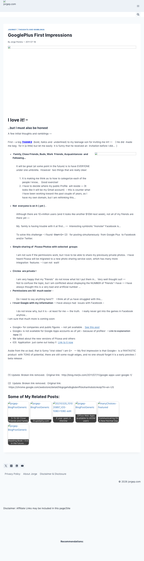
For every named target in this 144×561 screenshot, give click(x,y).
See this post (92, 327)
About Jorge (30, 473)
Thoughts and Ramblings (31, 30)
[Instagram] (11, 465)
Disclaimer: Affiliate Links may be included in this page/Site (36, 508)
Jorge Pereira (17, 42)
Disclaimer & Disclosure (53, 473)
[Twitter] (5, 465)
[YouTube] (22, 465)
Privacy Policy (12, 473)
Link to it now (65, 342)
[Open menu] (138, 6)
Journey (12, 30)
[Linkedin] (16, 465)
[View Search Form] (138, 14)
